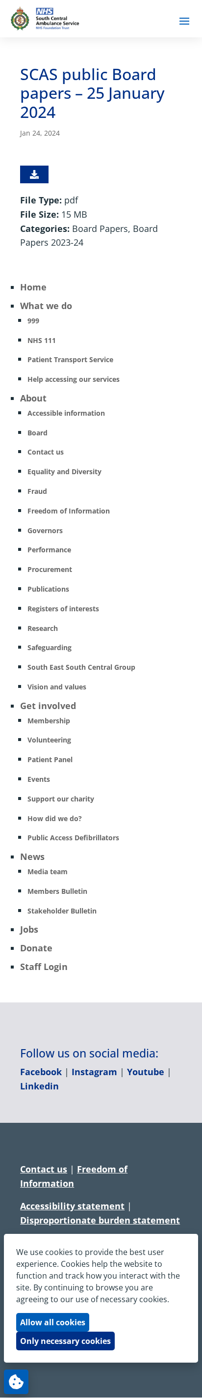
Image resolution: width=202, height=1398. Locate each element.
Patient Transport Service (70, 359)
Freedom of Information (68, 510)
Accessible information (66, 413)
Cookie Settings (16, 1381)
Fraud (37, 491)
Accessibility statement (72, 1206)
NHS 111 (41, 340)
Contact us (45, 451)
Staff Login (44, 966)
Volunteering (49, 739)
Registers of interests (63, 608)
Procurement (49, 569)
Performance (49, 549)
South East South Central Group (81, 667)
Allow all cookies (52, 1322)
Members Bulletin (57, 891)
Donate (36, 948)
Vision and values (56, 686)
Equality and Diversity (64, 471)
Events (38, 779)
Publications (48, 589)
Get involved (48, 706)
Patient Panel (50, 759)
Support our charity (60, 798)
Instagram (94, 1072)
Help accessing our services (73, 379)
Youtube (145, 1072)
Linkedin (39, 1086)
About (33, 398)
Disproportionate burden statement (100, 1220)
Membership (48, 720)
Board (37, 432)
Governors (45, 530)
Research (42, 628)
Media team (47, 871)
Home (33, 287)
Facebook (41, 1072)
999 (33, 320)
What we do (46, 306)
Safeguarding (49, 647)
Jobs (29, 929)
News (32, 856)
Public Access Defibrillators (73, 837)
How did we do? (54, 818)
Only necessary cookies (65, 1341)
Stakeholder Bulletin (62, 910)
